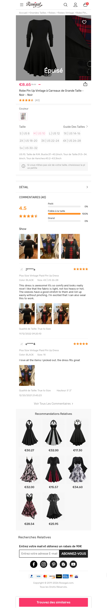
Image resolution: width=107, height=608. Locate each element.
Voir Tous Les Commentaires (52, 403)
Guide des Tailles (74, 126)
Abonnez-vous (73, 554)
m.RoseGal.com (37, 5)
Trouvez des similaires (53, 602)
